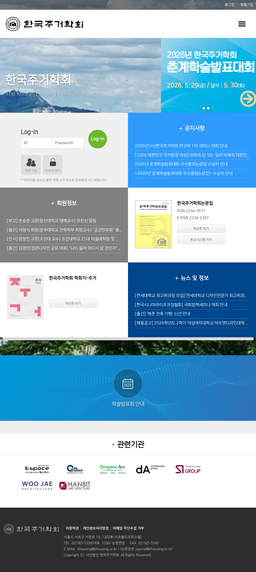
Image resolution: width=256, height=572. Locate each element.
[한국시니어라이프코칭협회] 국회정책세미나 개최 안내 (181, 305)
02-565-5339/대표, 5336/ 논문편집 (98, 543)
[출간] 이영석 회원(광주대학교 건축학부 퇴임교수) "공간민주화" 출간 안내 (69, 230)
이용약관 (72, 528)
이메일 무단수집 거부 (128, 528)
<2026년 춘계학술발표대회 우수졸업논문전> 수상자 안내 (183, 173)
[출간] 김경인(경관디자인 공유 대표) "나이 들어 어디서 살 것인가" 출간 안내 (70, 248)
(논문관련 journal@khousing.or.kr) (146, 549)
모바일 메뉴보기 (242, 24)
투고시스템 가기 (201, 239)
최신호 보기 (201, 228)
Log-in (97, 138)
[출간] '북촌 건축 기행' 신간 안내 (162, 314)
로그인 (229, 5)
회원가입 (247, 5)
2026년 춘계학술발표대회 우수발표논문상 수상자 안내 (181, 164)
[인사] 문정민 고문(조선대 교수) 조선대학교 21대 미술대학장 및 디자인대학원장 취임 (78, 239)
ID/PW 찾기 (53, 170)
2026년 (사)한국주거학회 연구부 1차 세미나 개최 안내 (181, 146)
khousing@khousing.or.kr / (99, 549)
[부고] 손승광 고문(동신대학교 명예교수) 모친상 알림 (51, 221)
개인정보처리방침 (96, 528)
